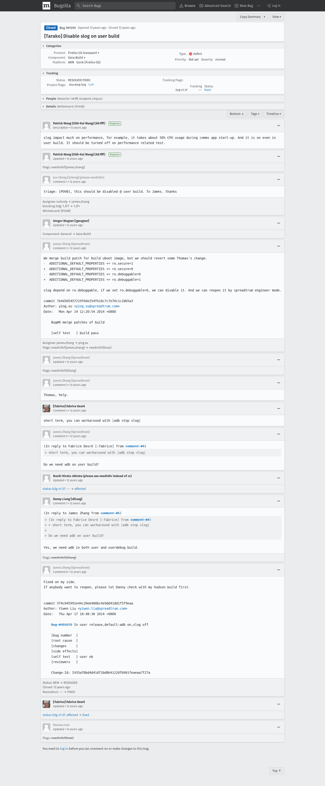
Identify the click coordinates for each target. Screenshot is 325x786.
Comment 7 (60, 503)
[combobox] (125, 5)
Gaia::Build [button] (76, 57)
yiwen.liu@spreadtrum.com (102, 608)
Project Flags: (56, 85)
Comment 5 (60, 436)
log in (64, 748)
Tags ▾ (255, 114)
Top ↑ (276, 770)
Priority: (180, 59)
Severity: (207, 59)
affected (80, 489)
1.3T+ (91, 84)
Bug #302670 (61, 625)
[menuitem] (187, 5)
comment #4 (134, 446)
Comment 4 (60, 410)
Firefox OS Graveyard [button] (83, 53)
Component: (57, 57)
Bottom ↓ (237, 114)
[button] (273, 5)
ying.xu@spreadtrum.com (97, 306)
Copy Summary (250, 17)
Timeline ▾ (273, 114)
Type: (182, 54)
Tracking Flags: (172, 80)
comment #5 (110, 513)
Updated (58, 158)
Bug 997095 (67, 28)
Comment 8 (60, 572)
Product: (60, 53)
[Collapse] (278, 125)
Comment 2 (60, 248)
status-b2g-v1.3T (54, 489)
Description (60, 127)
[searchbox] (125, 5)
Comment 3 (60, 385)
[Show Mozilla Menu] (46, 5)
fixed (207, 90)
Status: (61, 80)
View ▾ (276, 17)
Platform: (59, 62)
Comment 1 (60, 181)
